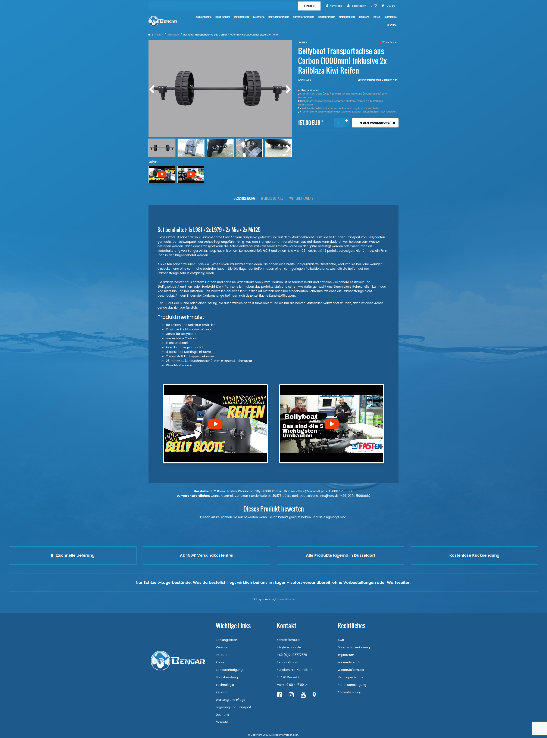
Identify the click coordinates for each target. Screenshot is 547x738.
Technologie (225, 684)
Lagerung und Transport (233, 707)
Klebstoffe (259, 17)
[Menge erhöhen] (346, 120)
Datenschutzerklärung (354, 647)
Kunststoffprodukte (303, 17)
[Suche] (309, 5)
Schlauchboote (204, 17)
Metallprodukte (347, 17)
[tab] (244, 198)
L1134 (321, 250)
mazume (392, 25)
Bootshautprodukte (278, 17)
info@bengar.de (289, 647)
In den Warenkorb (374, 122)
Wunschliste (389, 42)
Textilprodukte (241, 17)
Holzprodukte (222, 17)
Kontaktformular (288, 639)
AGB (341, 639)
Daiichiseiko (390, 17)
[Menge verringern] (346, 125)
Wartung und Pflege (230, 699)
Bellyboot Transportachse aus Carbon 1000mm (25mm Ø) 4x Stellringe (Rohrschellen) (340, 103)
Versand (222, 647)
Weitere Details (272, 198)
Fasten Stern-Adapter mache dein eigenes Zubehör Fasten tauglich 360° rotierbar (349, 112)
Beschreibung (244, 198)
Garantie (222, 722)
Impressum (346, 654)
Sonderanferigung (229, 669)
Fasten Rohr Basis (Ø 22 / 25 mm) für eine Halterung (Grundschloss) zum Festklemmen (342, 95)
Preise (220, 662)
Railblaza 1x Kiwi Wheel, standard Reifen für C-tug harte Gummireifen (341, 108)
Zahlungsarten (226, 639)
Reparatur (223, 692)
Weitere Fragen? (301, 198)
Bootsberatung (227, 677)
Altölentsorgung (349, 692)
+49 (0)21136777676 (292, 654)
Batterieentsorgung (352, 684)
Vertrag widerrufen (351, 677)
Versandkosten (286, 599)
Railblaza (364, 17)
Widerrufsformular (351, 669)
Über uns (222, 714)
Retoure (222, 654)
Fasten (376, 17)
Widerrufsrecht (348, 662)
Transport (173, 35)
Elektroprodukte (326, 17)
